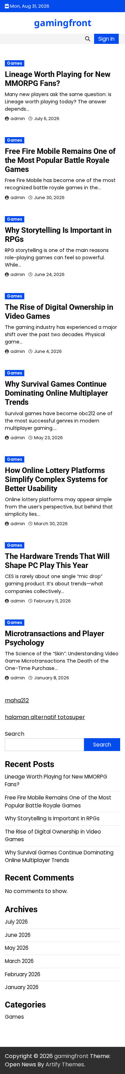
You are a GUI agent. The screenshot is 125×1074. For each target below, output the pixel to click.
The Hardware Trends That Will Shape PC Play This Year (57, 561)
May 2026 (16, 947)
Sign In (106, 38)
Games (14, 63)
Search (14, 734)
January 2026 (22, 987)
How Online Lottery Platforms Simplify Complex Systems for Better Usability (56, 479)
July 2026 (16, 921)
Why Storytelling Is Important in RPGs (52, 818)
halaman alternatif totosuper (45, 717)
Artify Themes (64, 1064)
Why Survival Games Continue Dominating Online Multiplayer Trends (56, 393)
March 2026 (19, 961)
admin (17, 118)
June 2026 (18, 935)
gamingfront (62, 22)
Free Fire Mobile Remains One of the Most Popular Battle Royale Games (60, 160)
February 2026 (22, 974)
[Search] (87, 39)
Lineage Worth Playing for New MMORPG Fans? (57, 79)
